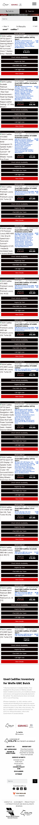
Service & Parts (18, 757)
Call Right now (19, 69)
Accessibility (18, 802)
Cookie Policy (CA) (19, 767)
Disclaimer (18, 771)
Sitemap (18, 774)
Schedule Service (18, 760)
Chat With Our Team (19, 65)
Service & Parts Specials (18, 764)
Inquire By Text (19, 61)
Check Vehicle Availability (19, 57)
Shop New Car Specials (27, 753)
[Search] (35, 19)
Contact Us (8, 802)
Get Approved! (10, 749)
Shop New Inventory (26, 749)
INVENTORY (26, 746)
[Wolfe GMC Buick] (12, 4)
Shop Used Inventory (26, 751)
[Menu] (34, 4)
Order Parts (18, 762)
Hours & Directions (10, 752)
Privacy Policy (30, 802)
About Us (11, 746)
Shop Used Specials (26, 754)
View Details (19, 74)
